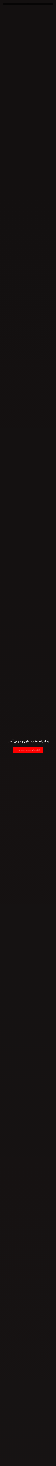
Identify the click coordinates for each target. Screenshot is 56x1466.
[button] (28, 3)
